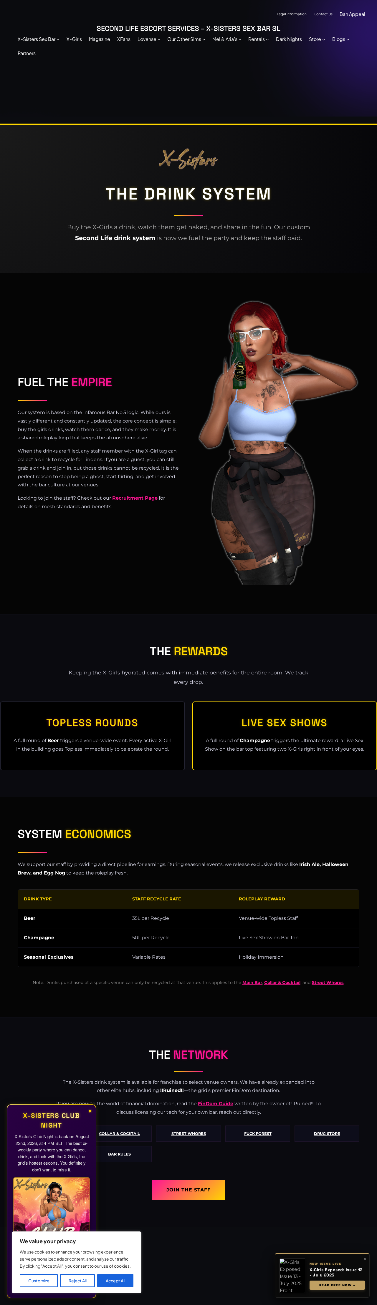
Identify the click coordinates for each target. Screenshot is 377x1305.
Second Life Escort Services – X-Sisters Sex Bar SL (188, 28)
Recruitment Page (135, 498)
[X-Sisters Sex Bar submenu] (58, 39)
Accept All (115, 1280)
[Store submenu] (323, 39)
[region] (76, 1262)
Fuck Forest (258, 1133)
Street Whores (328, 982)
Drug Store (327, 1133)
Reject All (78, 1280)
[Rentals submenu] (267, 39)
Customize (38, 1280)
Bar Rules (119, 1154)
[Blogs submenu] (347, 39)
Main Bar (252, 982)
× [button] (364, 1259)
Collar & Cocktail (282, 982)
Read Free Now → (337, 1285)
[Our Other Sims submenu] (203, 39)
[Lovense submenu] (159, 39)
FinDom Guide (215, 1103)
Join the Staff (188, 1190)
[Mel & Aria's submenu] (240, 39)
